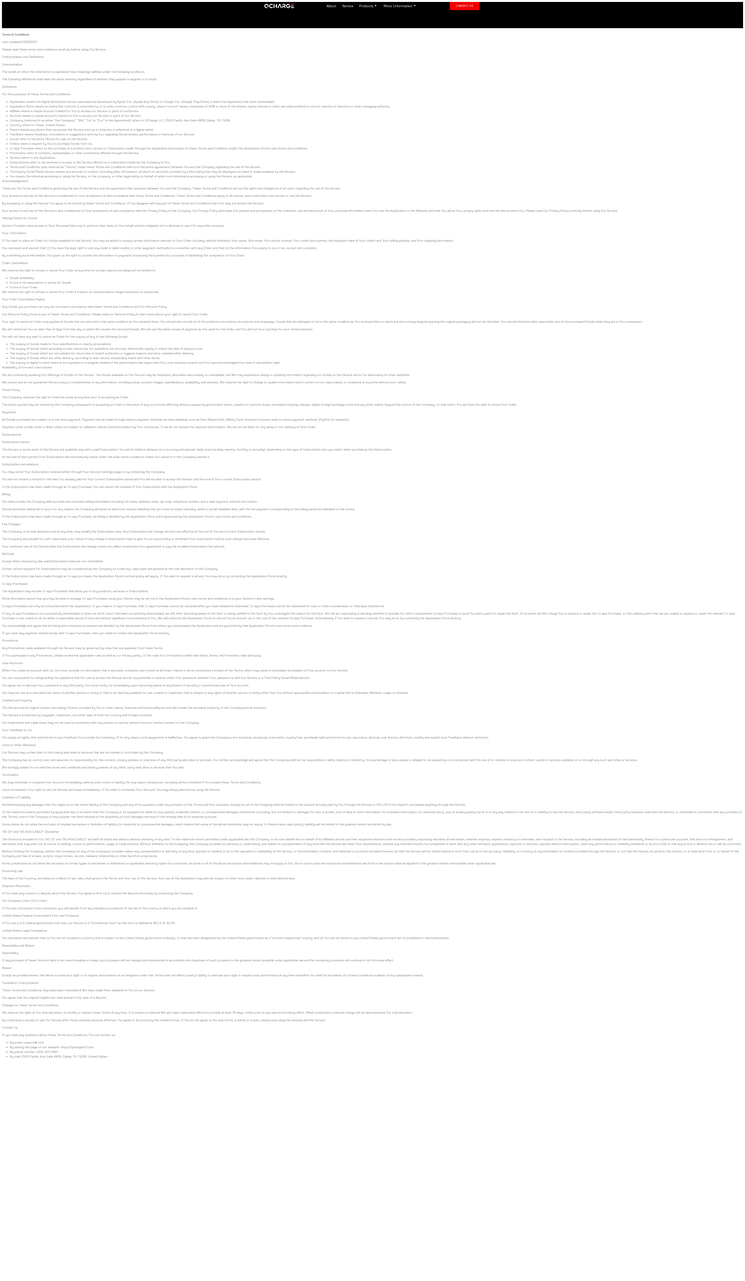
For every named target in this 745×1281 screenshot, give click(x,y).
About (331, 6)
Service (347, 6)
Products (366, 6)
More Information (398, 6)
